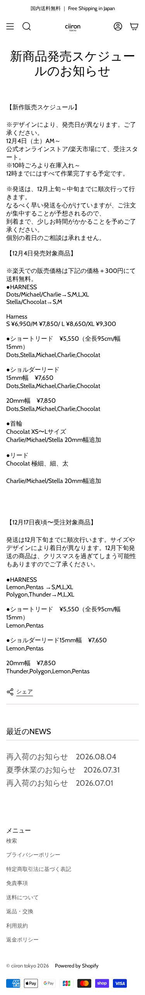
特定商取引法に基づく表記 (38, 869)
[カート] (134, 26)
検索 (11, 840)
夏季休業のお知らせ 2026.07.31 (63, 769)
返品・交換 (19, 911)
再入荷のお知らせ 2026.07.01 (59, 783)
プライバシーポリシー (33, 854)
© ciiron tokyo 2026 (27, 965)
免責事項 (17, 882)
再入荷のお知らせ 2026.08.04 (61, 756)
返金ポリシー (22, 939)
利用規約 (17, 925)
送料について (22, 897)
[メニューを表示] (10, 26)
